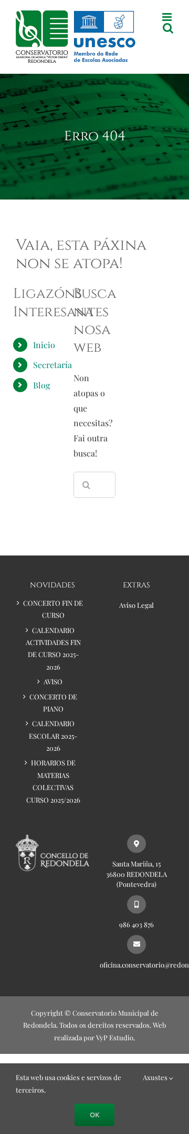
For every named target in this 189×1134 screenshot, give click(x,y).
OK (94, 1114)
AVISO (53, 681)
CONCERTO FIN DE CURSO (53, 608)
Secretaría (52, 364)
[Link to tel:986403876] (136, 904)
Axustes (156, 1077)
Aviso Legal (136, 605)
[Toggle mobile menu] (167, 17)
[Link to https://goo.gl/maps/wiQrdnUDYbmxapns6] (136, 844)
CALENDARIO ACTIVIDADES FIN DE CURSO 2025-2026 (53, 648)
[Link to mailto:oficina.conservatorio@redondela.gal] (136, 944)
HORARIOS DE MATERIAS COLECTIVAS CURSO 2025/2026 (53, 781)
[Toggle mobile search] (168, 28)
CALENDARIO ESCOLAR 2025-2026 (53, 735)
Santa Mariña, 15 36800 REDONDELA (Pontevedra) (136, 873)
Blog (41, 385)
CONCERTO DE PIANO (53, 702)
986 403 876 (136, 924)
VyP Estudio (114, 1037)
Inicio (44, 344)
